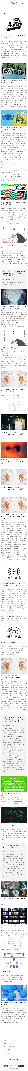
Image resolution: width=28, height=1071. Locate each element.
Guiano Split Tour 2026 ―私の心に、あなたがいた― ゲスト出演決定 (13, 307)
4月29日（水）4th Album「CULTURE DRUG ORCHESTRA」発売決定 (13, 676)
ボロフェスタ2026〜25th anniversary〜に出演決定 (13, 36)
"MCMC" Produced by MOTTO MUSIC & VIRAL (13, 1003)
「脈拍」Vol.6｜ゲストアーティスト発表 (13, 246)
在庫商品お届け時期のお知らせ (11, 642)
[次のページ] (21, 1030)
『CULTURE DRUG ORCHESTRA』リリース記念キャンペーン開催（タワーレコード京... (13, 516)
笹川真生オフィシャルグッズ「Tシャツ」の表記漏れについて (13, 584)
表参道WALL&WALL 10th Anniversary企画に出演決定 (13, 203)
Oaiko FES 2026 (6, 971)
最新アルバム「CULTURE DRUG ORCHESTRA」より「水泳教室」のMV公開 (14, 273)
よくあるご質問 (6, 1050)
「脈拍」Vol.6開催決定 (8, 348)
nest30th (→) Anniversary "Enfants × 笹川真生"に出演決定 (13, 81)
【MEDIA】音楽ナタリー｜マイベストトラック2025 (14, 899)
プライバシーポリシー (8, 1040)
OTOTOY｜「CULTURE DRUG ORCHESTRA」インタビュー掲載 (12, 433)
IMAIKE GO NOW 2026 (8, 825)
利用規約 (5, 1043)
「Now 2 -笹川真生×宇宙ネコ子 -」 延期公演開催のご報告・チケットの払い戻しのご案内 (13, 719)
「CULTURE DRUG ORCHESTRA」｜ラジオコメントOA (13, 390)
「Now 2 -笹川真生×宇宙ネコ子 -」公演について (13, 846)
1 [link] (6, 1030)
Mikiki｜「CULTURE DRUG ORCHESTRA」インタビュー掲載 (12, 488)
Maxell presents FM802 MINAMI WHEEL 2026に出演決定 (11, 128)
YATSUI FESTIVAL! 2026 (9, 794)
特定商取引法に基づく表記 (9, 1046)
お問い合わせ (6, 1053)
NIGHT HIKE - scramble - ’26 (10, 926)
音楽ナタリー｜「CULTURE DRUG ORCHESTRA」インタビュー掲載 (12, 460)
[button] (1, 3)
